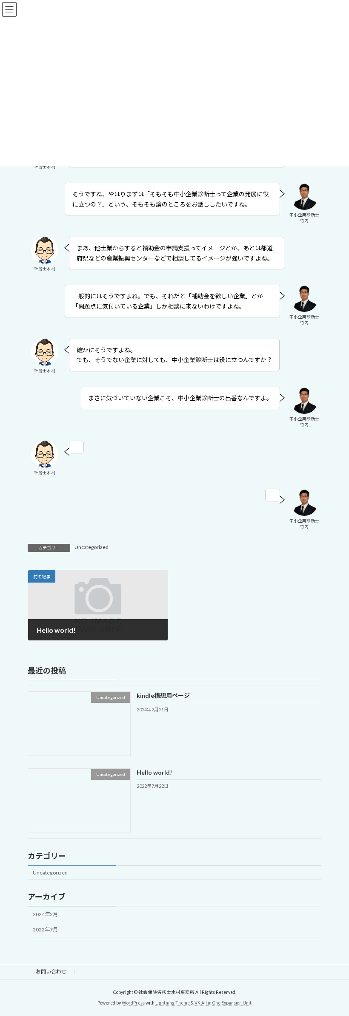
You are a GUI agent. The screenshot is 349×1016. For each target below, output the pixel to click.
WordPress (133, 1002)
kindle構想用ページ (163, 695)
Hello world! (154, 771)
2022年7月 (45, 929)
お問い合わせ (51, 971)
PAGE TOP (333, 976)
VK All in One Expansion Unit (223, 1002)
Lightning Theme (172, 1002)
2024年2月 (45, 914)
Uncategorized (91, 547)
